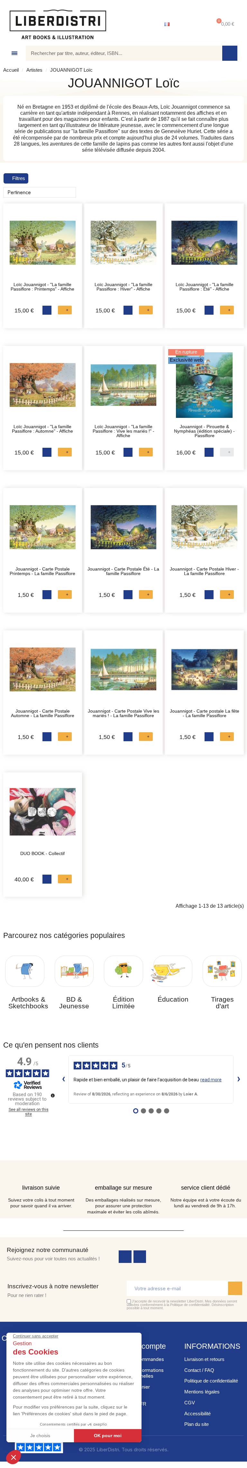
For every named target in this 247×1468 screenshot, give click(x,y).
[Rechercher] (229, 53)
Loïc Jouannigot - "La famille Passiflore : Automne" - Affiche (42, 429)
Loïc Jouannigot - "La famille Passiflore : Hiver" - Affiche (123, 287)
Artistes (34, 70)
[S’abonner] (235, 1288)
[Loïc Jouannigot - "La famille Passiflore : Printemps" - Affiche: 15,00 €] (42, 246)
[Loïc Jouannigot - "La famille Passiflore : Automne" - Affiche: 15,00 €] (42, 388)
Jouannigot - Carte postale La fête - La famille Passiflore (204, 713)
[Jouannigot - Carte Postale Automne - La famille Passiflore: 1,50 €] (42, 673)
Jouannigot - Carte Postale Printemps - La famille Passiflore (42, 571)
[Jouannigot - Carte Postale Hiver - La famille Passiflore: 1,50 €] (204, 530)
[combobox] (119, 53)
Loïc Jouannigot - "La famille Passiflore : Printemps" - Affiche (42, 287)
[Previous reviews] (63, 1079)
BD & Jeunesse (74, 1002)
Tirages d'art (222, 1002)
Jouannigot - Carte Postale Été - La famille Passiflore (123, 571)
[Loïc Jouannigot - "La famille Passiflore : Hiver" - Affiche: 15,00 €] (123, 246)
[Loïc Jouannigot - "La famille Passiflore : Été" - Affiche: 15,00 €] (204, 246)
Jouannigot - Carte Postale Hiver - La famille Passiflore (204, 571)
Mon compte (145, 1346)
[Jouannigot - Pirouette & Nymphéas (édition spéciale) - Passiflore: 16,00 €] (204, 388)
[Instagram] (139, 1256)
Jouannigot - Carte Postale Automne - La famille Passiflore (42, 713)
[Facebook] (125, 1256)
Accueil (11, 70)
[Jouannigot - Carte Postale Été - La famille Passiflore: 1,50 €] (123, 530)
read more (211, 1079)
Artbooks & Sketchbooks (28, 1002)
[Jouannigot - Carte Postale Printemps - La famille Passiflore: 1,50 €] (42, 530)
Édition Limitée (123, 1002)
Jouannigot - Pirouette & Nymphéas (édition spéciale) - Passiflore (204, 431)
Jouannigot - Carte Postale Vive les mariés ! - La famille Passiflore (123, 713)
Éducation (173, 999)
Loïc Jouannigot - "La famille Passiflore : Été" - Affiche (204, 287)
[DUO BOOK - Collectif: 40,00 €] (42, 815)
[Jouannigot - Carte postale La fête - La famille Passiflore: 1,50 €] (204, 673)
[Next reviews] (238, 1079)
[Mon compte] (191, 24)
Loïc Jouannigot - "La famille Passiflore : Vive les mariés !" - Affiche (123, 431)
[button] (224, 24)
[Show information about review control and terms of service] (52, 1095)
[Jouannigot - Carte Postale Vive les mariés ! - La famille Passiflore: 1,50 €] (123, 673)
